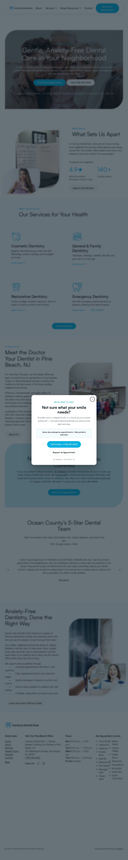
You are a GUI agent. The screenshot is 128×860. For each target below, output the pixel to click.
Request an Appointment (64, 452)
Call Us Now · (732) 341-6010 (64, 444)
